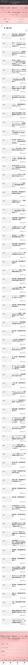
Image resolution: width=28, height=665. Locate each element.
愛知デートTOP (4, 644)
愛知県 (2, 651)
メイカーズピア (4, 647)
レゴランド (3, 655)
